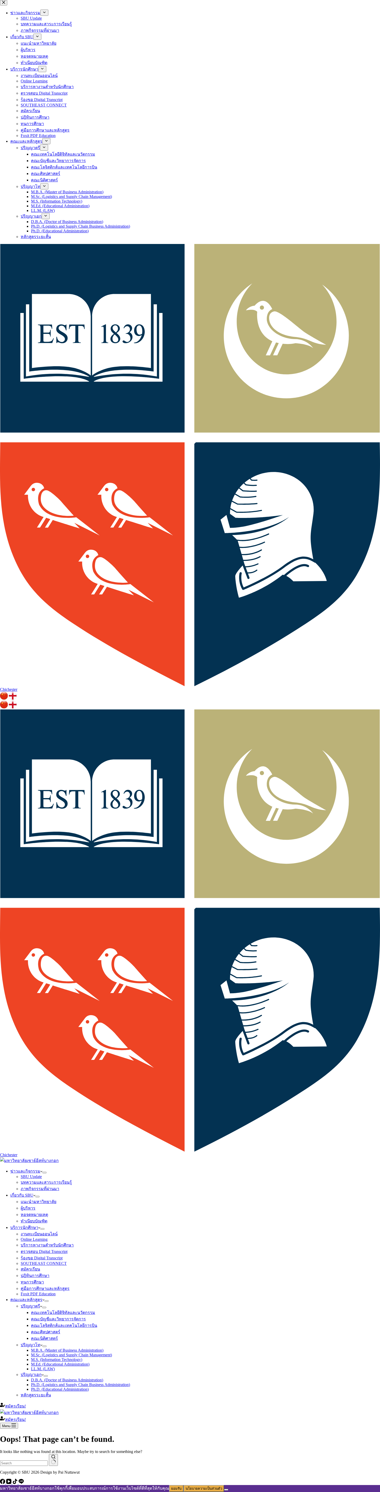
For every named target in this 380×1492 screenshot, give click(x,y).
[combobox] (24, 1463)
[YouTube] (9, 1482)
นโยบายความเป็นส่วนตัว (204, 1488)
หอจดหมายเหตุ (34, 1214)
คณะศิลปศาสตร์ (45, 1332)
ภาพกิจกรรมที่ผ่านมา (40, 1189)
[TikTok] (15, 1482)
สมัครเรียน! (15, 1406)
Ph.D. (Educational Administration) (60, 1389)
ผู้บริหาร (28, 1208)
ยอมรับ (176, 1488)
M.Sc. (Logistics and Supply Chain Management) (71, 1355)
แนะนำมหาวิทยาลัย (38, 1201)
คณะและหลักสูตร (26, 1299)
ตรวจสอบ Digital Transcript (44, 1251)
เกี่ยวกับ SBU (21, 1195)
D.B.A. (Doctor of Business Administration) (67, 1380)
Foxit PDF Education (38, 1294)
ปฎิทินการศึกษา (35, 1275)
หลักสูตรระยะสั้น (36, 1395)
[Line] (21, 1482)
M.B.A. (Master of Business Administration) (67, 1350)
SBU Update (31, 1176)
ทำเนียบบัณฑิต (34, 1221)
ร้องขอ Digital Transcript (42, 1258)
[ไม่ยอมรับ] (226, 1489)
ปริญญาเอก (31, 1374)
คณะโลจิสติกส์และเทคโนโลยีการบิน (64, 1325)
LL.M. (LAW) (43, 1369)
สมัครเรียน (30, 1269)
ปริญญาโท (30, 1345)
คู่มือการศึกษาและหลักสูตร (45, 1288)
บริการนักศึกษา (24, 1227)
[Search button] (53, 1460)
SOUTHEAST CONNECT (44, 1263)
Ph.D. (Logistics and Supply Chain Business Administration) (80, 1384)
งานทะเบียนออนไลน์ (39, 1234)
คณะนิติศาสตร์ (44, 1338)
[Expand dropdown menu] (44, 1172)
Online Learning (34, 1239)
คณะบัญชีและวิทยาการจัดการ (58, 1319)
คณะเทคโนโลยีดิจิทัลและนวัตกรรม (63, 1312)
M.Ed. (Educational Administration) (60, 1364)
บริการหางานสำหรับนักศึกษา (47, 1245)
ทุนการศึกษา (32, 1282)
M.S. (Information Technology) (56, 1359)
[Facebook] (3, 1482)
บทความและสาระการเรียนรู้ (46, 1182)
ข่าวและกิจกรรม (25, 1171)
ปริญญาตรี (30, 1306)
